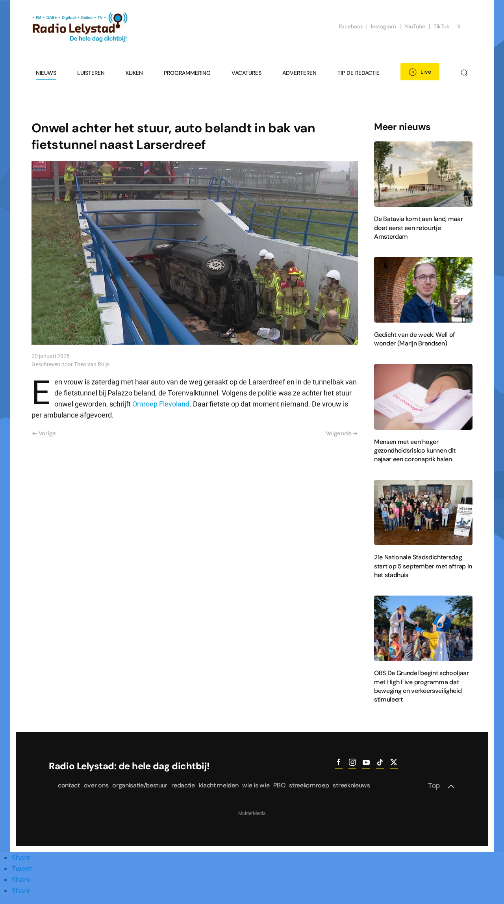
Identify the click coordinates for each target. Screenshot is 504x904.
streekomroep (309, 785)
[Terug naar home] (81, 26)
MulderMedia (252, 813)
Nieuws (46, 72)
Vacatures (246, 72)
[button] (464, 73)
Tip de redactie (358, 72)
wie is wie (255, 785)
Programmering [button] (187, 72)
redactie (183, 785)
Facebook (351, 26)
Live (426, 71)
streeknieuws (351, 785)
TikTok (441, 26)
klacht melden (219, 785)
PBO (279, 785)
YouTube (414, 26)
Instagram (383, 26)
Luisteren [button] (91, 72)
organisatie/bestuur (139, 785)
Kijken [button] (134, 72)
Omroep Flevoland (160, 404)
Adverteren (299, 72)
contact (69, 785)
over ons (96, 785)
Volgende (339, 433)
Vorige (47, 433)
